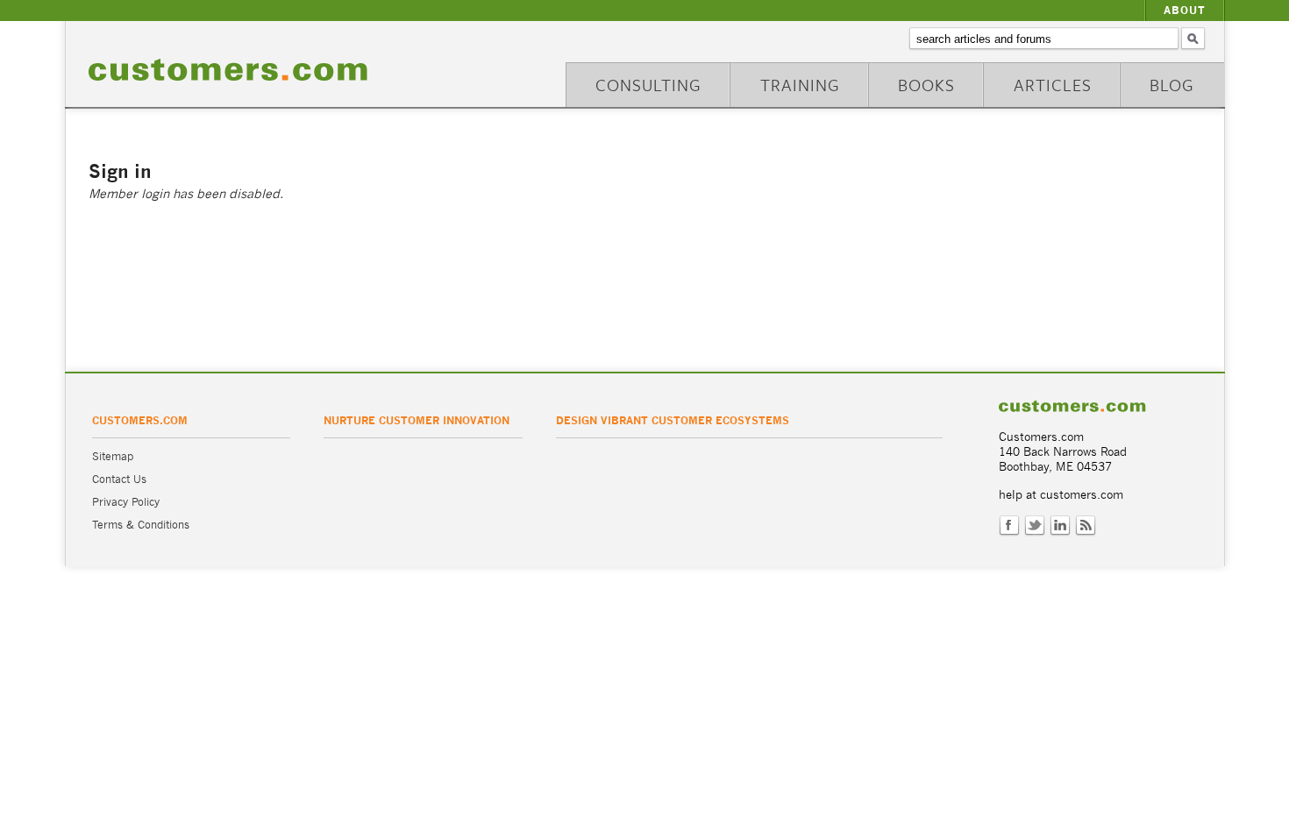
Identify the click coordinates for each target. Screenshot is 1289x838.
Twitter (1034, 525)
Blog (1172, 84)
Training (800, 84)
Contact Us (119, 479)
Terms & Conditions (140, 524)
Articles (1053, 84)
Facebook (1009, 525)
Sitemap (112, 456)
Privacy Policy (126, 501)
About (1185, 10)
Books (926, 84)
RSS (1085, 525)
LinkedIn (1060, 525)
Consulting (648, 84)
